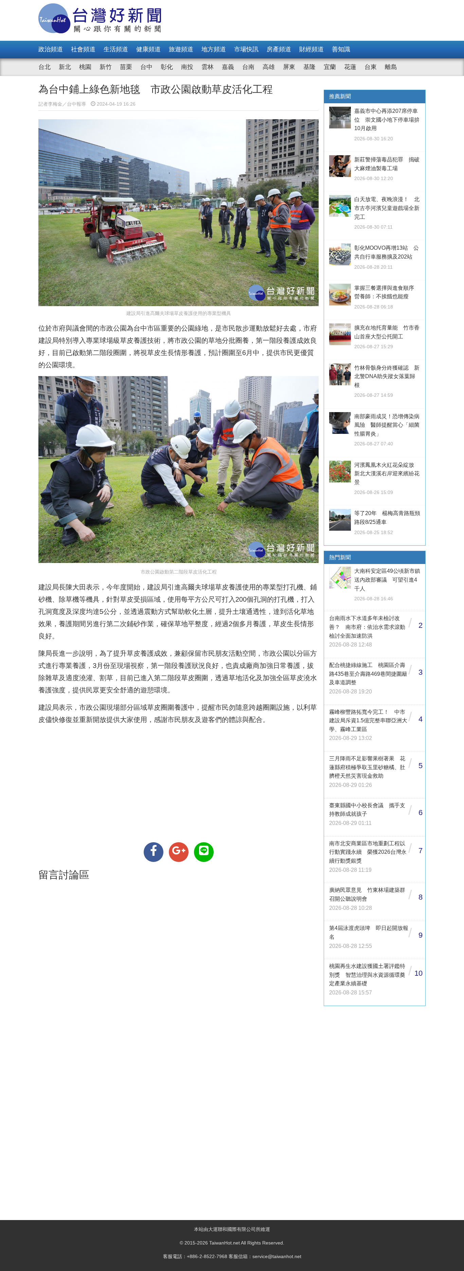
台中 (146, 67)
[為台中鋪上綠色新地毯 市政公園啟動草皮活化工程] (153, 852)
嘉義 (228, 67)
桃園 (85, 67)
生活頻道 (116, 49)
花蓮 (350, 67)
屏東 (289, 67)
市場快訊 (246, 49)
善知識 (341, 49)
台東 (370, 67)
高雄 (269, 67)
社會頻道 (83, 49)
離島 (391, 67)
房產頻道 (279, 49)
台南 (248, 67)
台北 (44, 67)
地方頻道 (213, 49)
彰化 (167, 67)
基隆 (309, 67)
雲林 (207, 67)
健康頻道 (148, 49)
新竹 (106, 67)
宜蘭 (330, 67)
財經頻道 (311, 49)
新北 (65, 67)
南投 (187, 67)
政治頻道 (50, 49)
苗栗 (126, 67)
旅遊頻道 (181, 49)
